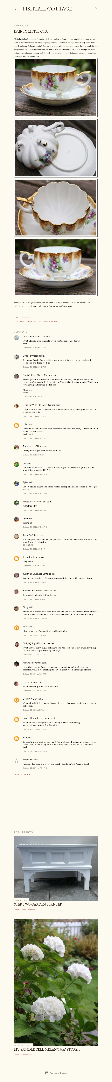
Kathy (26, 737)
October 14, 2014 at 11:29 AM (34, 510)
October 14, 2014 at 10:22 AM (35, 438)
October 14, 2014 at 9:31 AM (34, 367)
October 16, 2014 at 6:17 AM (34, 729)
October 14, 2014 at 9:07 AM (35, 348)
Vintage (54, 321)
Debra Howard (30, 682)
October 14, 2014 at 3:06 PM (35, 549)
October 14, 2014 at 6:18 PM (34, 599)
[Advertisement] (56, 803)
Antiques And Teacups (34, 336)
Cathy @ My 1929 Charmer (36, 643)
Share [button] (16, 317)
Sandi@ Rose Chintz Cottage (37, 375)
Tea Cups (37, 321)
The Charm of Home (33, 446)
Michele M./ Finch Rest (34, 501)
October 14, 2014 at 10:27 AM (35, 455)
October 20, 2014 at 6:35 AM (35, 751)
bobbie (26, 424)
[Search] (96, 8)
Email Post (25, 317)
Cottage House (26, 321)
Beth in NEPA (30, 699)
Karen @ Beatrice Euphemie (37, 590)
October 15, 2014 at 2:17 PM (34, 654)
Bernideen (28, 759)
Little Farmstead (31, 356)
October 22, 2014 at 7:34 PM (35, 768)
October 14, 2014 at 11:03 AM (35, 474)
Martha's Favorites (32, 662)
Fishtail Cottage (47, 8)
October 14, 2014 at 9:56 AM (34, 416)
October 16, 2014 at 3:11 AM (34, 710)
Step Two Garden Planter (38, 904)
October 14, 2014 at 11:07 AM (35, 493)
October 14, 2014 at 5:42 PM (34, 582)
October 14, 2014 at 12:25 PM (35, 527)
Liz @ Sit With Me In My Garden (39, 405)
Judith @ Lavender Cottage (37, 574)
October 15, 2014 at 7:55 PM (34, 691)
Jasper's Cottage (31, 535)
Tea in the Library (31, 557)
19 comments (26, 1055)
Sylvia (25, 482)
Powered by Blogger (58, 1073)
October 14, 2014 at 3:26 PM (34, 566)
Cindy (25, 607)
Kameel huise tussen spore (36, 718)
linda (25, 626)
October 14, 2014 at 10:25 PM (35, 618)
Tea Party (46, 321)
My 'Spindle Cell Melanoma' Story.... (47, 1049)
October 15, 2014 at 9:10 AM (34, 635)
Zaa (25, 463)
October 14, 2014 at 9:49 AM (34, 397)
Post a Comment (22, 774)
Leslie (26, 518)
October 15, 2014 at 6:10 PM (34, 674)
